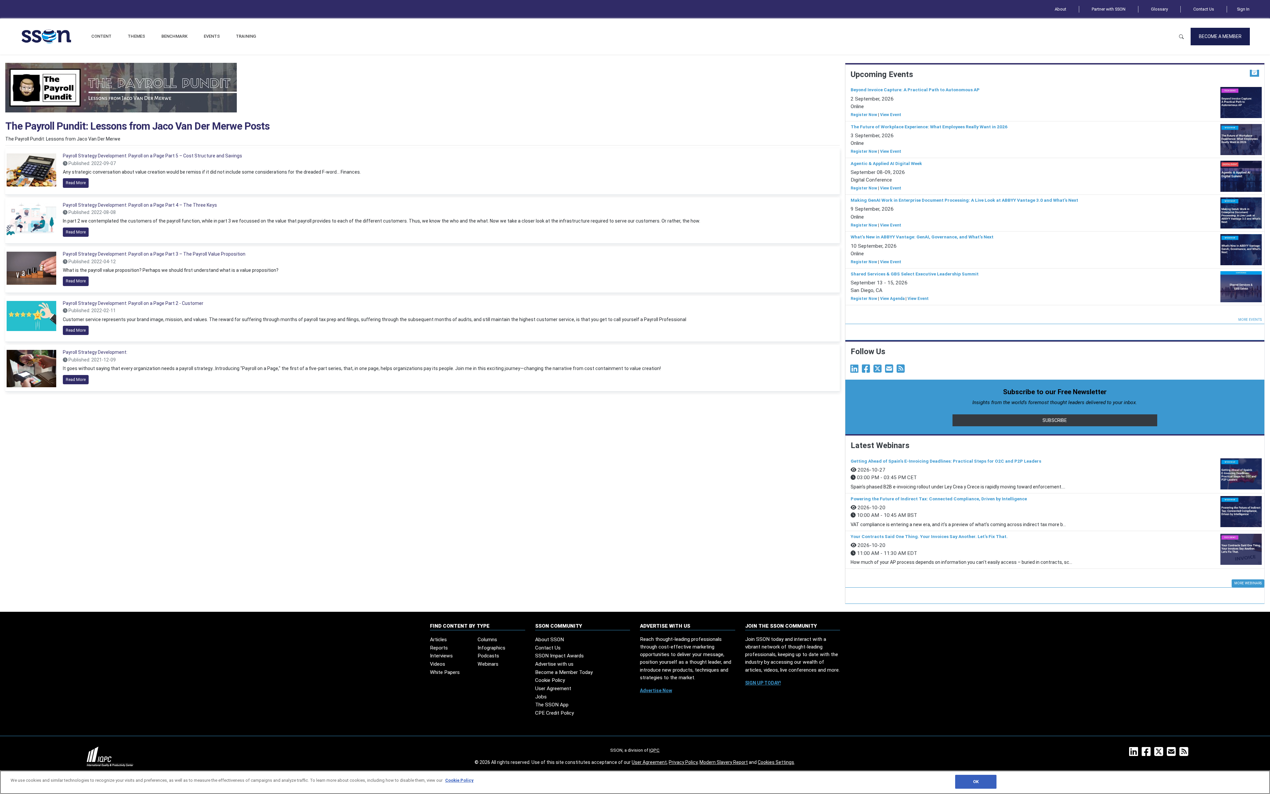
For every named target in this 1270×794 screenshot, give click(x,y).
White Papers (445, 672)
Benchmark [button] (174, 36)
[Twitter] (878, 370)
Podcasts (488, 656)
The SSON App (552, 705)
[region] (635, 782)
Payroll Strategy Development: (95, 352)
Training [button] (246, 36)
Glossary (1159, 9)
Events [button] (212, 36)
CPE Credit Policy (554, 713)
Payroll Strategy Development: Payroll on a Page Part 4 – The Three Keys (140, 205)
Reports (439, 648)
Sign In (1243, 9)
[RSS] (1185, 754)
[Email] (890, 370)
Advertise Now (656, 690)
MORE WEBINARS (1248, 583)
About (1060, 9)
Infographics (491, 648)
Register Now (864, 114)
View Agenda (892, 298)
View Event (890, 114)
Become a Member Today (564, 672)
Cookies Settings (776, 762)
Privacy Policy (683, 762)
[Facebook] (867, 370)
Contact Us (1203, 9)
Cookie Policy (550, 680)
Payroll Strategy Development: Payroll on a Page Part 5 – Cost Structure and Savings (152, 155)
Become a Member (1220, 36)
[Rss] (902, 370)
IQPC (654, 750)
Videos (437, 664)
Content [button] (101, 36)
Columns (487, 640)
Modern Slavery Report (723, 762)
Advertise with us (554, 664)
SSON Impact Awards (559, 656)
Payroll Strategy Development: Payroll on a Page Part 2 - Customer (133, 303)
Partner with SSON (1108, 9)
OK (976, 781)
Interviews (441, 656)
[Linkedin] (855, 370)
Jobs (541, 697)
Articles (438, 640)
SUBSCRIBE (1054, 420)
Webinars (488, 664)
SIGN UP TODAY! (763, 683)
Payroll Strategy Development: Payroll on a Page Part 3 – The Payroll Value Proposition (154, 254)
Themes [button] (136, 36)
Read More (76, 183)
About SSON (549, 640)
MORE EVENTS (1250, 319)
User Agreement (553, 688)
